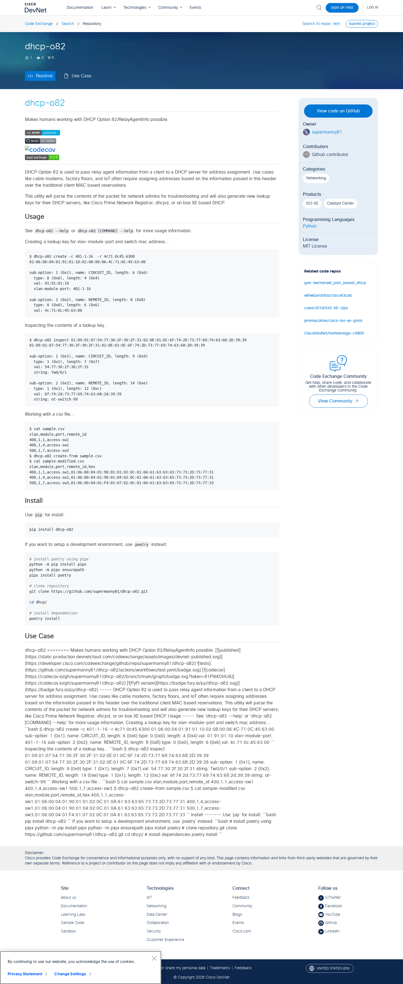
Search (67, 24)
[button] (356, 401)
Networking (316, 178)
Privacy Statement (25, 973)
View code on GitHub (338, 111)
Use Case (81, 76)
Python (310, 226)
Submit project (362, 24)
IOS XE (312, 203)
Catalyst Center (340, 203)
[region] (80, 967)
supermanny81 (327, 132)
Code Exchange (39, 24)
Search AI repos (316, 24)
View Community (335, 401)
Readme (44, 76)
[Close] (154, 958)
